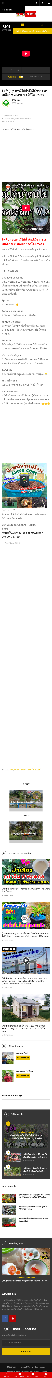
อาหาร (33, 1278)
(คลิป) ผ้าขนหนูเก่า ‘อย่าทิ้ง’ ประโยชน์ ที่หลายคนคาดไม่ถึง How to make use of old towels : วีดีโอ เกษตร (26, 935)
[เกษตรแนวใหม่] (8, 1058)
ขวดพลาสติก (26, 770)
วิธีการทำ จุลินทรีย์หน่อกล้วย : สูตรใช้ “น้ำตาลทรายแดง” (33, 1207)
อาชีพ (28, 1278)
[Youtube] (12, 1318)
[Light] (5, 70)
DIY (11, 770)
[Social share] (18, 70)
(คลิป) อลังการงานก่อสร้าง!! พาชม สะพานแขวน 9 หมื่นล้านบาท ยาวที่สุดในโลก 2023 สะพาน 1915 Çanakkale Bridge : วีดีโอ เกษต (24, 981)
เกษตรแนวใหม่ (22, 1053)
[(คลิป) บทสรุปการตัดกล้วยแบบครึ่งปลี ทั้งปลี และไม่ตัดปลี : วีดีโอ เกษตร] (12, 1171)
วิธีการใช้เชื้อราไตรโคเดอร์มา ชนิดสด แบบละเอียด (33, 1219)
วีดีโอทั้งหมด (10, 118)
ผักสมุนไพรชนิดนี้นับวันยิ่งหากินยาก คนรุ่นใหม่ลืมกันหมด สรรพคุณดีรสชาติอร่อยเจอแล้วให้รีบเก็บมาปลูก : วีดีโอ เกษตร (26, 1139)
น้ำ (33, 770)
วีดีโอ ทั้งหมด (7, 9)
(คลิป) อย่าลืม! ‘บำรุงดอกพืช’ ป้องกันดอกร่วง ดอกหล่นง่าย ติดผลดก (26, 890)
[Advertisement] (26, 159)
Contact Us (40, 1367)
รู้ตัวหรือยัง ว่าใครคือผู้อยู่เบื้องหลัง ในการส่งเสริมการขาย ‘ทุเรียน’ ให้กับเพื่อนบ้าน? (34, 1197)
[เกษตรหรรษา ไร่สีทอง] (8, 1076)
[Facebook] (5, 1318)
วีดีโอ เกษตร (16, 100)
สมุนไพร (31, 1132)
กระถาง (17, 770)
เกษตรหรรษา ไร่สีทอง (24, 1071)
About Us (25, 1367)
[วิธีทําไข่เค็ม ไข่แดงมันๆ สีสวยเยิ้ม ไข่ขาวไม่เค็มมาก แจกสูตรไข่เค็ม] (26, 1261)
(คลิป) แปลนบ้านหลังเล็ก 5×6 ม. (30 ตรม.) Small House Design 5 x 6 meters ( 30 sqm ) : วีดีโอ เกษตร (24, 1028)
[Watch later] (11, 70)
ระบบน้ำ (38, 770)
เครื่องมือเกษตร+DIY (23, 118)
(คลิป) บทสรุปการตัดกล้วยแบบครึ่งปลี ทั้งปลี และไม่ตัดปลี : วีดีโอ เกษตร (35, 1171)
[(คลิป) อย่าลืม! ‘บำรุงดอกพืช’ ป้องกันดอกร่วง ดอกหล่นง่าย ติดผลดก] (26, 872)
